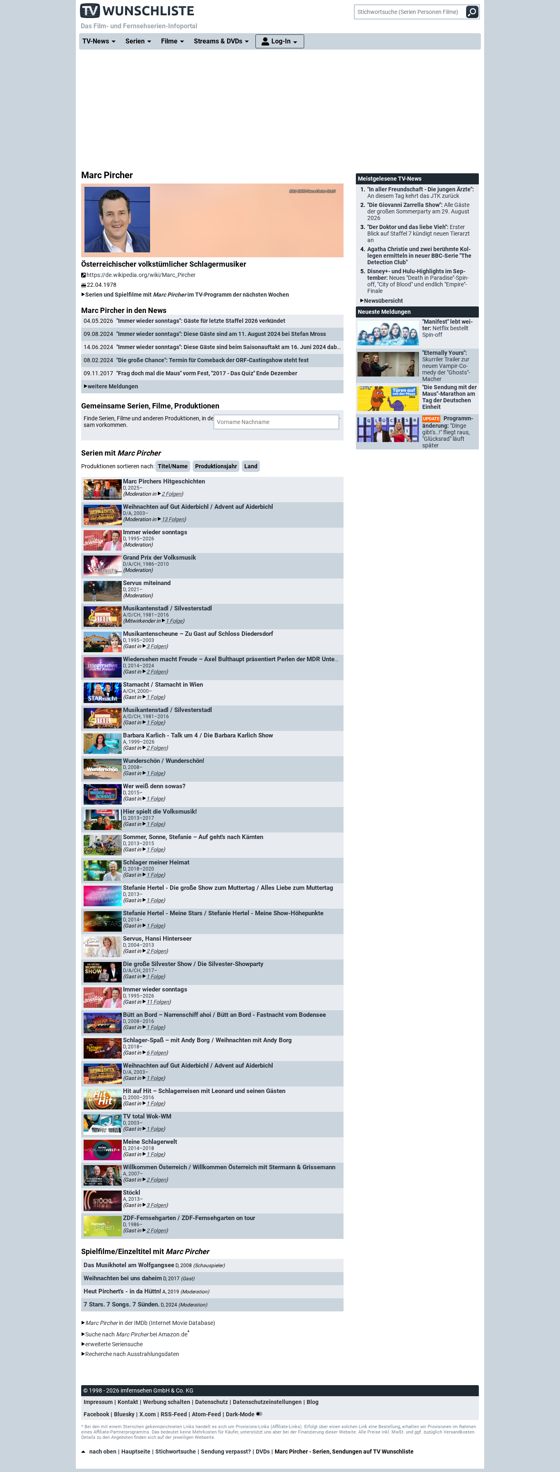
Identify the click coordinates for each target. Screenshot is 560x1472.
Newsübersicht (383, 300)
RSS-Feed (174, 1414)
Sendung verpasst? (226, 1451)
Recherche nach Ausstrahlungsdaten (132, 1354)
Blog (313, 1402)
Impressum (98, 1402)
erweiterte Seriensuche (114, 1344)
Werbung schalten (166, 1402)
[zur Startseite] (137, 8)
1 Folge (174, 621)
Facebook (96, 1414)
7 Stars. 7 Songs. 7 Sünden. (121, 1304)
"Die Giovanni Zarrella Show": (418, 211)
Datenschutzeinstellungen (267, 1402)
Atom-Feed (206, 1414)
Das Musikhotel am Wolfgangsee (129, 1265)
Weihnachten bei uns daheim (123, 1278)
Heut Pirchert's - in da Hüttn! (122, 1291)
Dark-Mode (241, 1414)
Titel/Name (173, 466)
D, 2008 (200, 1265)
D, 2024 (184, 1305)
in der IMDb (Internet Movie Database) (150, 1323)
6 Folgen (156, 1053)
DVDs (263, 1451)
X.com (147, 1414)
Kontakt (128, 1402)
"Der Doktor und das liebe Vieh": (418, 233)
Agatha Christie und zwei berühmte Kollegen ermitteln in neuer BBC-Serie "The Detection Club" (419, 255)
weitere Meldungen (113, 386)
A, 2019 (185, 1292)
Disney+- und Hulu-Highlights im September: (418, 281)
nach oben (102, 1451)
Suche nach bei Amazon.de (136, 1334)
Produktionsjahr (216, 466)
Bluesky (124, 1414)
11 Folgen (157, 1002)
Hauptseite (135, 1451)
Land (250, 466)
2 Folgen (171, 494)
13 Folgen (173, 519)
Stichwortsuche (175, 1451)
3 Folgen (156, 646)
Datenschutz (211, 1402)
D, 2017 (178, 1278)
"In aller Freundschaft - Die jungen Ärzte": (420, 192)
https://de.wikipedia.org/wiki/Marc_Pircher (141, 275)
